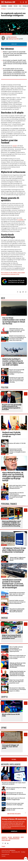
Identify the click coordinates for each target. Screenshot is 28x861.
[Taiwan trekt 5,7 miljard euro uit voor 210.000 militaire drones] (4, 555)
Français (3, 846)
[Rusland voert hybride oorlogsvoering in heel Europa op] (14, 416)
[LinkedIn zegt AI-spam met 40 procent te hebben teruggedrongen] (4, 797)
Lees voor (14, 44)
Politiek (15, 6)
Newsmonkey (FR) (15, 852)
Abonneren (4, 837)
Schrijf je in (14, 831)
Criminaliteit (4, 374)
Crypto (3, 711)
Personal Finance (5, 518)
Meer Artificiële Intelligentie (16, 813)
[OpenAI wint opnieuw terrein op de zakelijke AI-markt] (4, 807)
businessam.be (13, 37)
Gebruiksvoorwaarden (14, 839)
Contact (3, 856)
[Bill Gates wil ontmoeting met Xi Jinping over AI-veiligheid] (4, 787)
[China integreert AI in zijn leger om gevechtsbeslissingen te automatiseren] (4, 792)
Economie (10, 6)
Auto (3, 356)
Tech (20, 6)
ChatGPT (15, 146)
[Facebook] (3, 843)
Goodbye (23, 852)
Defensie (3, 429)
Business (3, 341)
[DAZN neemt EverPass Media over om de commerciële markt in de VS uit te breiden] (4, 654)
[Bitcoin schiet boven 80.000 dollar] (12, 701)
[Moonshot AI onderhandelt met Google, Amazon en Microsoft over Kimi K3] (4, 607)
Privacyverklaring (6, 840)
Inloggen (10, 837)
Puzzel (3, 446)
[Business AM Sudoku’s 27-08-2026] (4, 440)
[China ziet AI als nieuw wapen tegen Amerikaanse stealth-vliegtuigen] (4, 802)
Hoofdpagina (3, 8)
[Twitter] (5, 843)
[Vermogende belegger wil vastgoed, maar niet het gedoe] (12, 732)
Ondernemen (3, 6)
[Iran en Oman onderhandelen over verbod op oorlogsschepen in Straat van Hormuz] (14, 302)
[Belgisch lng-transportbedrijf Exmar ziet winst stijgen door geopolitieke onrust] (4, 678)
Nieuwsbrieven (16, 837)
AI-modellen (20, 219)
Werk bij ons (5, 839)
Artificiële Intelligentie (6, 34)
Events (22, 837)
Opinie (3, 742)
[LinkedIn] (8, 843)
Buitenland (4, 315)
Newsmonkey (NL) (6, 852)
